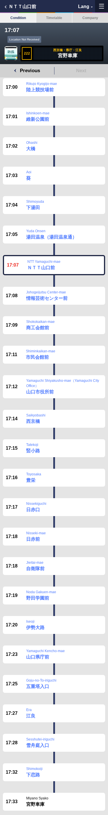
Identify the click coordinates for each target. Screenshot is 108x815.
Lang (83, 6)
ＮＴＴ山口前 (22, 6)
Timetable (54, 18)
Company (90, 18)
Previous (30, 70)
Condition (18, 18)
